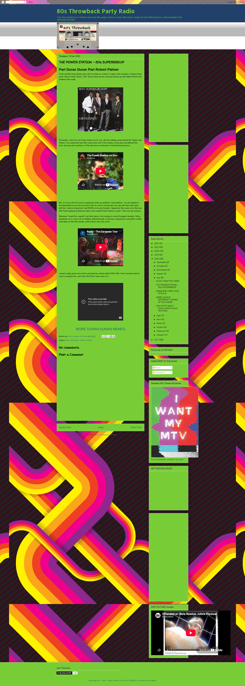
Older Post (136, 427)
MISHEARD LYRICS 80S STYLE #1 (167, 292)
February (161, 331)
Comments (160, 372)
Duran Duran (86, 340)
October (161, 266)
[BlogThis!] (105, 336)
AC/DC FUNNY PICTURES (167, 281)
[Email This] (103, 336)
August (160, 273)
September (162, 269)
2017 (156, 339)
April (159, 323)
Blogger (152, 680)
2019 (156, 254)
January (161, 334)
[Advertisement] (168, 97)
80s (67, 340)
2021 (156, 247)
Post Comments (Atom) (106, 434)
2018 (157, 258)
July (159, 277)
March (160, 327)
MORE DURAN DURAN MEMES (100, 329)
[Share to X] (108, 336)
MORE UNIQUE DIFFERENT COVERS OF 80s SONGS (167, 299)
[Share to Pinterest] (113, 336)
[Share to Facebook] (111, 336)
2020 (157, 251)
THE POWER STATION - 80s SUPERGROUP (167, 286)
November (161, 262)
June (159, 315)
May (159, 319)
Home (101, 427)
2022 (157, 243)
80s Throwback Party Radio (96, 11)
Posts (157, 367)
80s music (74, 340)
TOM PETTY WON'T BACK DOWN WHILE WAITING (167, 308)
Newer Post (65, 427)
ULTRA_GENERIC (129, 680)
